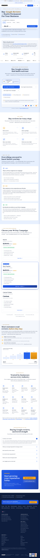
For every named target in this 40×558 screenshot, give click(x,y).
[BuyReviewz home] (5, 5)
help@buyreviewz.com (5, 549)
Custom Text (9, 22)
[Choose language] (26, 5)
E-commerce (4, 542)
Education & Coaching (24, 542)
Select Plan (19, 258)
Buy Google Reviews (5, 515)
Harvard (36, 363)
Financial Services (4, 537)
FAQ (6, 506)
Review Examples (14, 506)
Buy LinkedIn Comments (24, 519)
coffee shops (5, 419)
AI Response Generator (24, 525)
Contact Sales (19, 310)
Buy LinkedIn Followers (24, 518)
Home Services (4, 538)
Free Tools (35, 506)
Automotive (3, 536)
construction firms (11, 419)
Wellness (3, 543)
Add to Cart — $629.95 (19, 286)
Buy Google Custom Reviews (6, 518)
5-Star (4, 22)
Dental (22, 536)
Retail (21, 541)
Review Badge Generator (25, 528)
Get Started (30, 5)
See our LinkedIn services (24, 108)
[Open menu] (37, 5)
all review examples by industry (31, 419)
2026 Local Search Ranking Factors (19, 192)
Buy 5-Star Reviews (31, 26)
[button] (20, 438)
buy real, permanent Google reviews (20, 43)
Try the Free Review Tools (29, 481)
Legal (21, 538)
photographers (19, 419)
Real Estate (3, 541)
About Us (19, 506)
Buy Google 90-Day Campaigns (6, 519)
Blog (9, 506)
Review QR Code (23, 529)
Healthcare (22, 537)
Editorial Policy (29, 506)
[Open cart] (35, 5)
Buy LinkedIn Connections (25, 515)
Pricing (3, 506)
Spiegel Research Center (28, 344)
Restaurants (22, 543)
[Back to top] (3, 555)
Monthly (18, 22)
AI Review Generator (24, 524)
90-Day (14, 22)
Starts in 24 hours (7, 97)
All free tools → (23, 532)
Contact (24, 506)
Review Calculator (23, 522)
